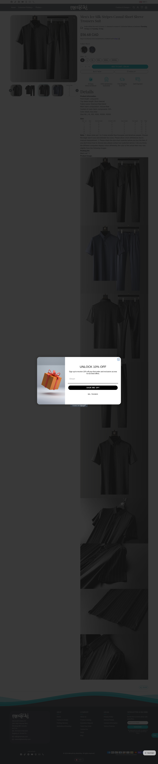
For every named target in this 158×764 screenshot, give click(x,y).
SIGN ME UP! (93, 388)
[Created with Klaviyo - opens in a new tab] (79, 405)
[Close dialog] (118, 359)
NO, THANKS (93, 394)
